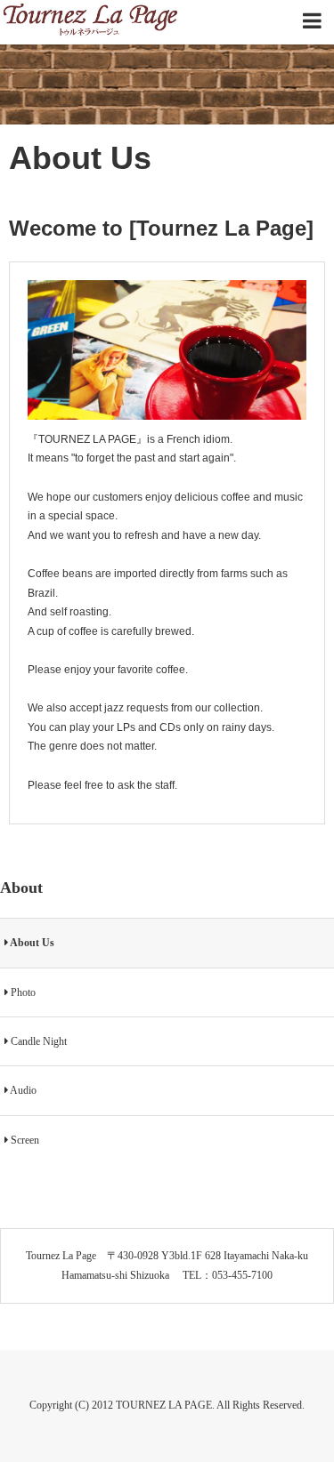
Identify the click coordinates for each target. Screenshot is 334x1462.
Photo (22, 992)
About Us (31, 942)
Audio (22, 1090)
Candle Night (37, 1041)
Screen (23, 1140)
